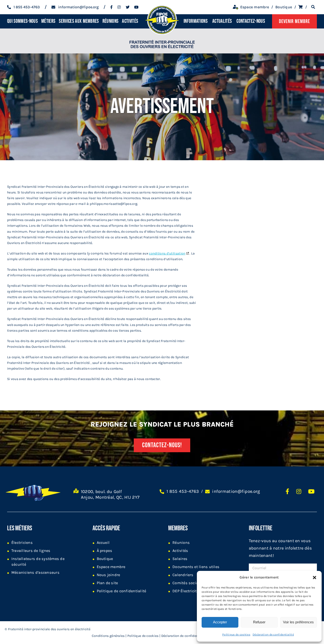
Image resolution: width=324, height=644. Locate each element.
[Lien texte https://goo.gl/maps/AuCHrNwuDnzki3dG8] (76, 497)
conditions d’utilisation (167, 253)
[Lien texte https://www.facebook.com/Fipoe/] (111, 7)
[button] (314, 577)
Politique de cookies (236, 634)
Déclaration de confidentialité (273, 634)
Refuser (259, 622)
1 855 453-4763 (183, 491)
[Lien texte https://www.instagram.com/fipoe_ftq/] (119, 7)
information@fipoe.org (236, 491)
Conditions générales (108, 636)
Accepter (220, 622)
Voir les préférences (298, 622)
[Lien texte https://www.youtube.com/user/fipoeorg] (311, 491)
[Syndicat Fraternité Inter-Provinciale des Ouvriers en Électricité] (162, 41)
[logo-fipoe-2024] (162, 5)
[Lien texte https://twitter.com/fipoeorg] (128, 7)
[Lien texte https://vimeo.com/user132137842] (136, 7)
